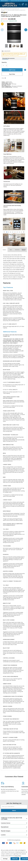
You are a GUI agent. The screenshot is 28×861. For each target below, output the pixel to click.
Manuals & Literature (24, 250)
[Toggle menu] (26, 4)
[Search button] (20, 4)
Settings (5, 858)
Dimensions (17, 249)
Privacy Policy (17, 855)
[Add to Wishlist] (25, 70)
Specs (11, 249)
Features (4, 249)
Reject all (14, 858)
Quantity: (4, 62)
